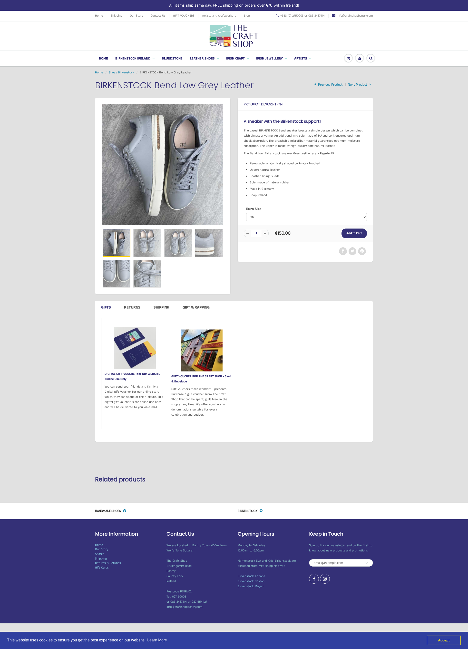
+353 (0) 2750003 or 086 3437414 (302, 16)
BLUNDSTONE (172, 58)
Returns (132, 307)
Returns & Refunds (108, 563)
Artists (300, 58)
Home (99, 16)
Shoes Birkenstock (121, 72)
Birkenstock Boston (251, 581)
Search (99, 554)
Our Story (136, 16)
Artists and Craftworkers (219, 16)
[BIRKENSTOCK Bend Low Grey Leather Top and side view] (163, 164)
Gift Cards (102, 567)
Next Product (358, 84)
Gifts (106, 307)
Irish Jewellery (269, 58)
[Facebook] (314, 579)
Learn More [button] (157, 640)
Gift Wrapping (196, 307)
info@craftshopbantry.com (355, 16)
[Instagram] (325, 579)
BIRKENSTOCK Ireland (132, 58)
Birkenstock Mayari (250, 586)
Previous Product (330, 84)
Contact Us (158, 16)
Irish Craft (235, 58)
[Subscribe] (367, 563)
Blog (247, 16)
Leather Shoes (202, 58)
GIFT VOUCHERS (184, 16)
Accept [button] (444, 640)
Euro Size (253, 209)
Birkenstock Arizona (251, 576)
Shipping (116, 16)
